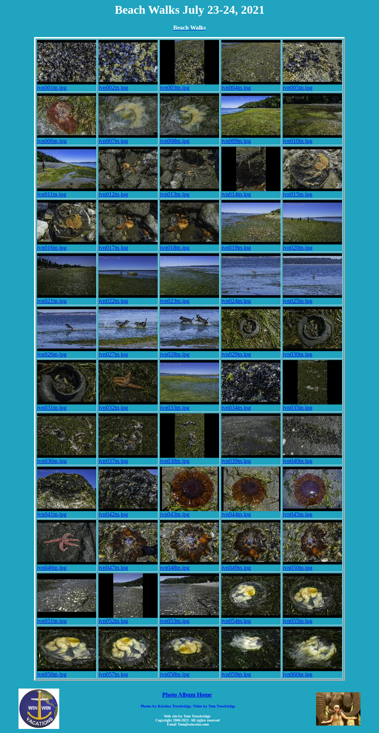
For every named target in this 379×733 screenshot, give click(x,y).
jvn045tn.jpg (297, 514)
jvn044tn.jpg (236, 514)
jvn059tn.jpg (236, 674)
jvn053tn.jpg (175, 621)
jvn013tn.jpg (175, 194)
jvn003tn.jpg (175, 87)
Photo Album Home (187, 695)
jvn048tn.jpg (175, 567)
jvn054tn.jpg (236, 621)
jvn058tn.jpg (175, 674)
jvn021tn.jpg (52, 301)
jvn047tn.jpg (113, 567)
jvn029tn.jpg (236, 354)
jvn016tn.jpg (52, 247)
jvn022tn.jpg (113, 301)
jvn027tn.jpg (113, 354)
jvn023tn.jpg (175, 301)
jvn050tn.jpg (297, 567)
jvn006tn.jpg (52, 141)
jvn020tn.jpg (297, 247)
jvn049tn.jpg (236, 567)
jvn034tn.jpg (236, 407)
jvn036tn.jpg (52, 461)
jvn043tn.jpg (175, 514)
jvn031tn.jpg (52, 407)
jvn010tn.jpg (297, 141)
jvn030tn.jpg (297, 354)
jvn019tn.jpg (236, 247)
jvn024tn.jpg (236, 301)
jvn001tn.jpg (52, 87)
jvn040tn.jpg (297, 461)
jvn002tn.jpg (113, 87)
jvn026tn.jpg (52, 354)
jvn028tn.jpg (175, 354)
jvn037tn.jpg (113, 461)
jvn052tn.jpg (113, 621)
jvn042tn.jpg (113, 514)
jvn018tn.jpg (175, 247)
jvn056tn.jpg (52, 674)
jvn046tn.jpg (52, 567)
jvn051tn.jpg (52, 621)
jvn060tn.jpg (297, 674)
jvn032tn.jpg (113, 407)
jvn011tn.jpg (51, 194)
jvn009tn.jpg (236, 141)
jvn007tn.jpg (113, 141)
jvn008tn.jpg (175, 141)
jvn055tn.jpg (297, 621)
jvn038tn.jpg (175, 461)
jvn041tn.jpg (52, 514)
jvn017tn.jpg (113, 247)
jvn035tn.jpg (297, 407)
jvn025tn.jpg (297, 301)
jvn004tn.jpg (236, 87)
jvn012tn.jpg (113, 194)
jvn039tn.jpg (236, 461)
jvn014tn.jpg (236, 194)
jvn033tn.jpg (175, 407)
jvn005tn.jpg (297, 87)
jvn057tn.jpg (113, 674)
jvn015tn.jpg (297, 194)
